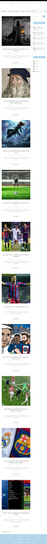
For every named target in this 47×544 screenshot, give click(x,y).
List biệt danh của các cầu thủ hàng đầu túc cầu (16, 307)
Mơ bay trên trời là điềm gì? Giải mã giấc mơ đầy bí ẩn (39, 39)
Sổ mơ (28, 11)
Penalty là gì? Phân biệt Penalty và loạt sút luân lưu (39, 44)
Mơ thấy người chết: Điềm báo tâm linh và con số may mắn (38, 28)
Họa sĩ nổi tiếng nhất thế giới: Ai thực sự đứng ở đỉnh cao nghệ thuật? (39, 34)
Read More (16, 62)
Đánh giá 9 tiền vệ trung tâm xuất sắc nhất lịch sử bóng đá (39, 49)
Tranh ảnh (10, 11)
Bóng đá (23, 11)
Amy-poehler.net (20, 542)
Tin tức (33, 11)
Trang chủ (4, 11)
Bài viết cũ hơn (7, 531)
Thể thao (17, 11)
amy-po (12, 207)
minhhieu (12, 53)
